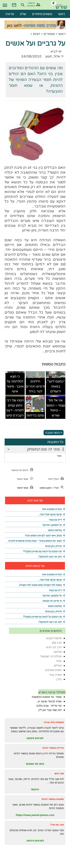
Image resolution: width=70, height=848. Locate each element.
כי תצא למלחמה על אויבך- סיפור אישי (15, 384)
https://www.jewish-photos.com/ (35, 815)
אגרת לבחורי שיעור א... (49, 701)
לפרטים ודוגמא (35, 738)
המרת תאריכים (53, 670)
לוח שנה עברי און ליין (50, 710)
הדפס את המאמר (19, 470)
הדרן (59, 679)
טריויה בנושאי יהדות (53, 747)
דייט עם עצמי (55, 519)
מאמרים (49, 34)
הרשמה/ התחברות (31, 4)
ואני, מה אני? (57, 824)
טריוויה (9, 14)
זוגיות (36, 34)
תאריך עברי (55, 675)
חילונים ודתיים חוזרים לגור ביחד (35, 386)
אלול (59, 661)
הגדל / (55, 487)
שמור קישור (22, 487)
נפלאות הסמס (55, 530)
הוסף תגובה (52, 432)
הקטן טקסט (46, 487)
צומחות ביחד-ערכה (54, 722)
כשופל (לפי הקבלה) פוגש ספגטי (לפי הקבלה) (40, 585)
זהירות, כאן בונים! (53, 546)
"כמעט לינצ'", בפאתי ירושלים (55, 386)
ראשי (62, 34)
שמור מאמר (22, 479)
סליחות (58, 652)
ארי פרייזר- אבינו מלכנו (49, 705)
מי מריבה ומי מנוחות (52, 600)
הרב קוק (57, 642)
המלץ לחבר (53, 479)
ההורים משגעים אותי (52, 509)
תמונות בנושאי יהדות (53, 799)
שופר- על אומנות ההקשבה (47, 697)
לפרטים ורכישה (35, 840)
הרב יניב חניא (54, 647)
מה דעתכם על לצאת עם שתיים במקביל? (42, 551)
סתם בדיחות (35, 415)
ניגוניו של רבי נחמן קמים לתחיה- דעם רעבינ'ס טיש (15, 407)
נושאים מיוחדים (42, 14)
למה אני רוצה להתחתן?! (50, 556)
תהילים (58, 665)
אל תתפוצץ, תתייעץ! (52, 525)
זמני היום (59, 773)
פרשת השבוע (54, 638)
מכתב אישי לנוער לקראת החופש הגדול (43, 535)
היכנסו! (35, 789)
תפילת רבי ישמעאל (51, 656)
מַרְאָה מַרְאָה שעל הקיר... (50, 514)
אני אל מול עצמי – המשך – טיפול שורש (55, 407)
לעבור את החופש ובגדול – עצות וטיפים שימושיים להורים (35, 540)
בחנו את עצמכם (35, 763)
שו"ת (23, 14)
